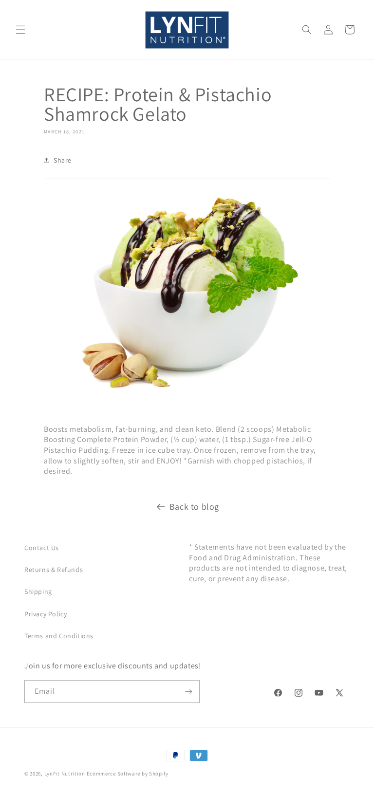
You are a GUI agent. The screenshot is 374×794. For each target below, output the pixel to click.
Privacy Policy (45, 613)
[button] (20, 29)
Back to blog (194, 506)
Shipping (38, 591)
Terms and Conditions (59, 635)
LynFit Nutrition (64, 773)
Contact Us (41, 547)
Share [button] (63, 160)
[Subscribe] (188, 691)
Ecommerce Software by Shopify (127, 773)
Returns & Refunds (53, 569)
